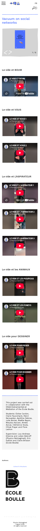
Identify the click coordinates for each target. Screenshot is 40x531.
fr (36, 3)
